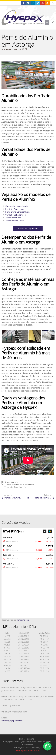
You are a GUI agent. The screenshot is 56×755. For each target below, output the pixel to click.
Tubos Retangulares (14, 220)
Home (22, 738)
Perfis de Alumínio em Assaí (16, 497)
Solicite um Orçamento (28, 228)
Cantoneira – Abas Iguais (16, 206)
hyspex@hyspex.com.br (12, 720)
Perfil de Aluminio (11, 484)
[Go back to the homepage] (22, 17)
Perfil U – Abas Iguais (14, 209)
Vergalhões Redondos (15, 214)
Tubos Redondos (13, 217)
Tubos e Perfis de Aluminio (15, 487)
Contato (30, 738)
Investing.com (23, 620)
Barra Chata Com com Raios (17, 211)
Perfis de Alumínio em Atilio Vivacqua (44, 497)
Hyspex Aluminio (11, 482)
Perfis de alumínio (27, 484)
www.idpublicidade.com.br (28, 750)
